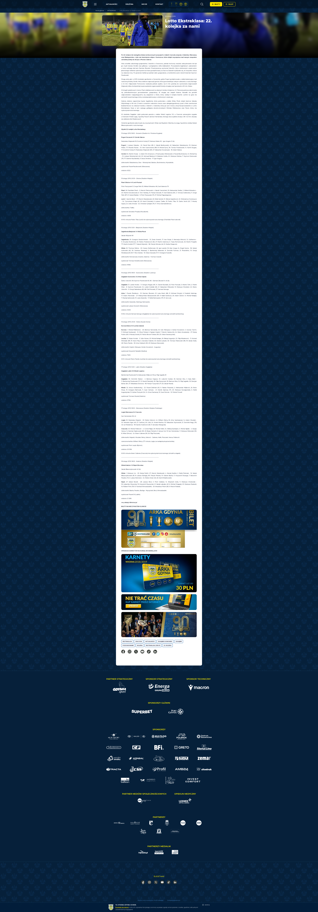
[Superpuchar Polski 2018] (185, 4)
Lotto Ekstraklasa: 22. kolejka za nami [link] (130, 10)
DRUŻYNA (129, 4)
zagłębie (179, 641)
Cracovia (138, 641)
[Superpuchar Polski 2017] (181, 4)
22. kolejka (167, 645)
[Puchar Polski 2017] (176, 4)
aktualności (150, 641)
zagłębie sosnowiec (165, 641)
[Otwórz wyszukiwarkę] (202, 4)
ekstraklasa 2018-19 (153, 645)
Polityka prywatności (173, 900)
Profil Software (158, 900)
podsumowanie (128, 645)
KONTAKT (159, 4)
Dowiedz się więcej (122, 907)
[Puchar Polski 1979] (171, 4)
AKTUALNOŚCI (111, 4)
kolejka (140, 645)
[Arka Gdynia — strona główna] (85, 4)
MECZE (144, 4)
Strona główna (100, 10)
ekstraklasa (127, 641)
